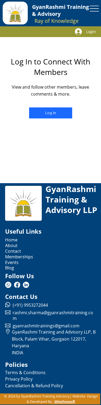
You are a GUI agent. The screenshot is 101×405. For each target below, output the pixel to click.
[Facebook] (17, 285)
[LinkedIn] (26, 285)
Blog (9, 268)
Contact (13, 251)
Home (11, 240)
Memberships (19, 257)
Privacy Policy (19, 379)
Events (12, 262)
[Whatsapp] (8, 285)
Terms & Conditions (25, 372)
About (11, 245)
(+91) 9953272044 (30, 305)
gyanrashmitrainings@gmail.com (46, 326)
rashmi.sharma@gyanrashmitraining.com (53, 315)
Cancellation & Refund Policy (34, 386)
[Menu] (94, 8)
